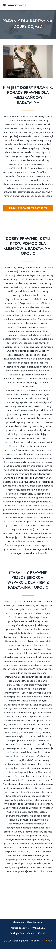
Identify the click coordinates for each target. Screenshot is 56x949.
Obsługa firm (17, 933)
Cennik (31, 933)
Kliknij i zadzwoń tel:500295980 (28, 208)
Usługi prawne (35, 922)
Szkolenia (18, 922)
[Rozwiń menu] (50, 5)
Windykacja (38, 928)
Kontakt (42, 933)
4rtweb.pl (47, 940)
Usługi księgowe (20, 928)
